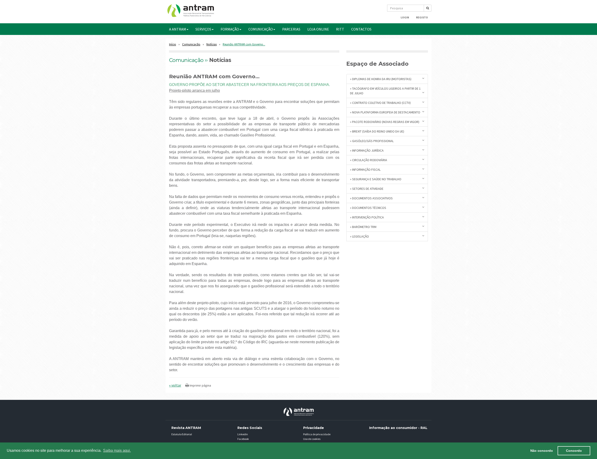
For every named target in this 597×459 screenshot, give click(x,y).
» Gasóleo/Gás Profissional (372, 141)
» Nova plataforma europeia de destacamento (385, 112)
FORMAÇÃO (230, 29)
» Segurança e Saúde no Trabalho (375, 179)
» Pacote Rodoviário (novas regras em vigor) (384, 122)
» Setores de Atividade (366, 189)
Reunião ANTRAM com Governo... (244, 44)
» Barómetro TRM (363, 227)
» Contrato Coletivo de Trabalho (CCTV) (380, 103)
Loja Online (318, 29)
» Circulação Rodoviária (368, 160)
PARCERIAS (291, 29)
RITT (340, 29)
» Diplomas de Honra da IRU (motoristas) (380, 79)
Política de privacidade (316, 434)
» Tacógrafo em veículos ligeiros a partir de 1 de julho (385, 90)
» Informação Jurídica (367, 150)
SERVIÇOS (203, 29)
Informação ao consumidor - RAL (398, 428)
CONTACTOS (361, 29)
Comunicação (191, 44)
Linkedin (242, 434)
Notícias (211, 44)
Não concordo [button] (541, 450)
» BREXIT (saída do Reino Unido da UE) (377, 131)
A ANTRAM (177, 29)
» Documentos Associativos (371, 198)
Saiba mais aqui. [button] (117, 450)
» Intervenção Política (367, 217)
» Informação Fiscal (365, 169)
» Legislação (359, 236)
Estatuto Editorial (181, 434)
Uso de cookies (311, 439)
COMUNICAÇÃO (260, 29)
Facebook (243, 439)
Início (172, 44)
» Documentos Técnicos (368, 208)
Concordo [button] (574, 450)
